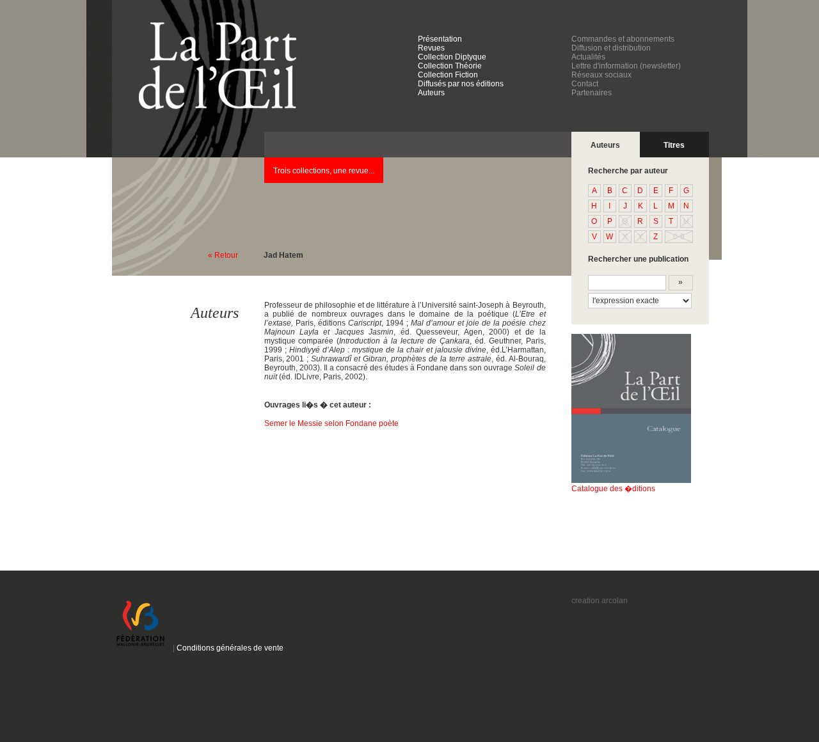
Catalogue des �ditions (613, 488)
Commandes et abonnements (622, 39)
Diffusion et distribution (611, 47)
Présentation (440, 39)
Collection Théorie (450, 65)
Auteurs (431, 92)
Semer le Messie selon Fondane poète (331, 423)
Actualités (588, 56)
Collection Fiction (448, 74)
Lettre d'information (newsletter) (626, 65)
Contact (584, 83)
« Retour (223, 255)
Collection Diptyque (452, 56)
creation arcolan (599, 600)
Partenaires (591, 92)
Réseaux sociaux (601, 74)
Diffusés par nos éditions (461, 83)
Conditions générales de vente (227, 647)
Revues (431, 47)
